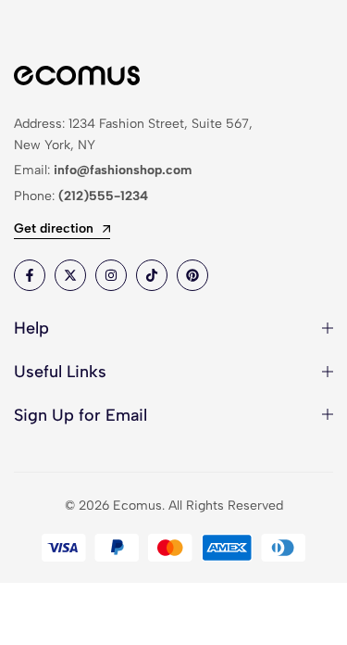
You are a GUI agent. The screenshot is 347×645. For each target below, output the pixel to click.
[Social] (29, 275)
